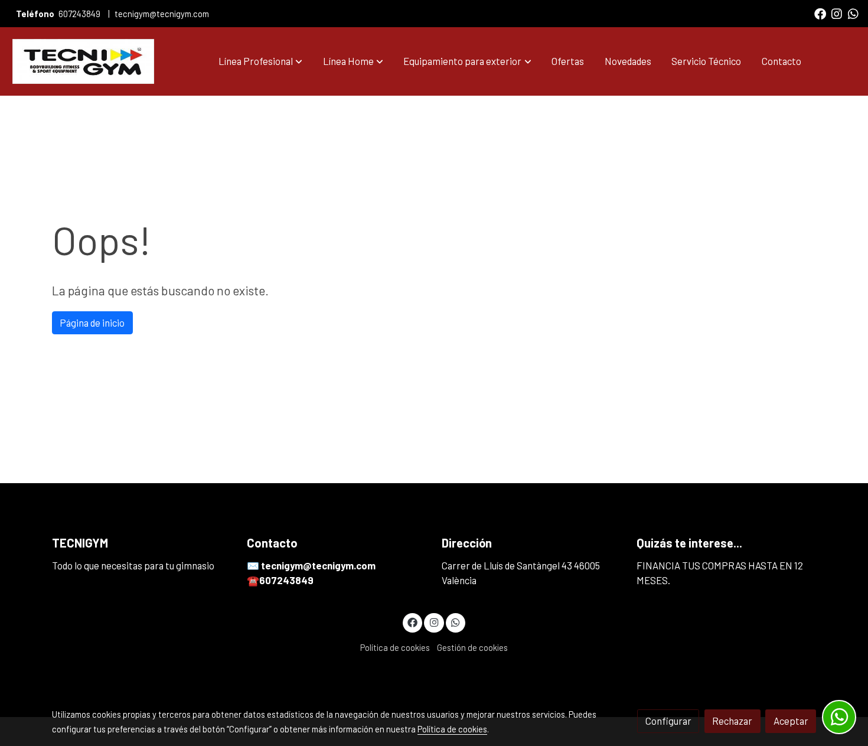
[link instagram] (836, 13)
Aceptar (791, 721)
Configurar (668, 721)
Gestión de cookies (472, 647)
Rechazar (732, 721)
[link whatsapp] (853, 13)
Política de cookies (395, 647)
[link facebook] (820, 13)
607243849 (79, 13)
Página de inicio (92, 322)
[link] (83, 61)
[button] (260, 61)
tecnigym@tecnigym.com (162, 13)
